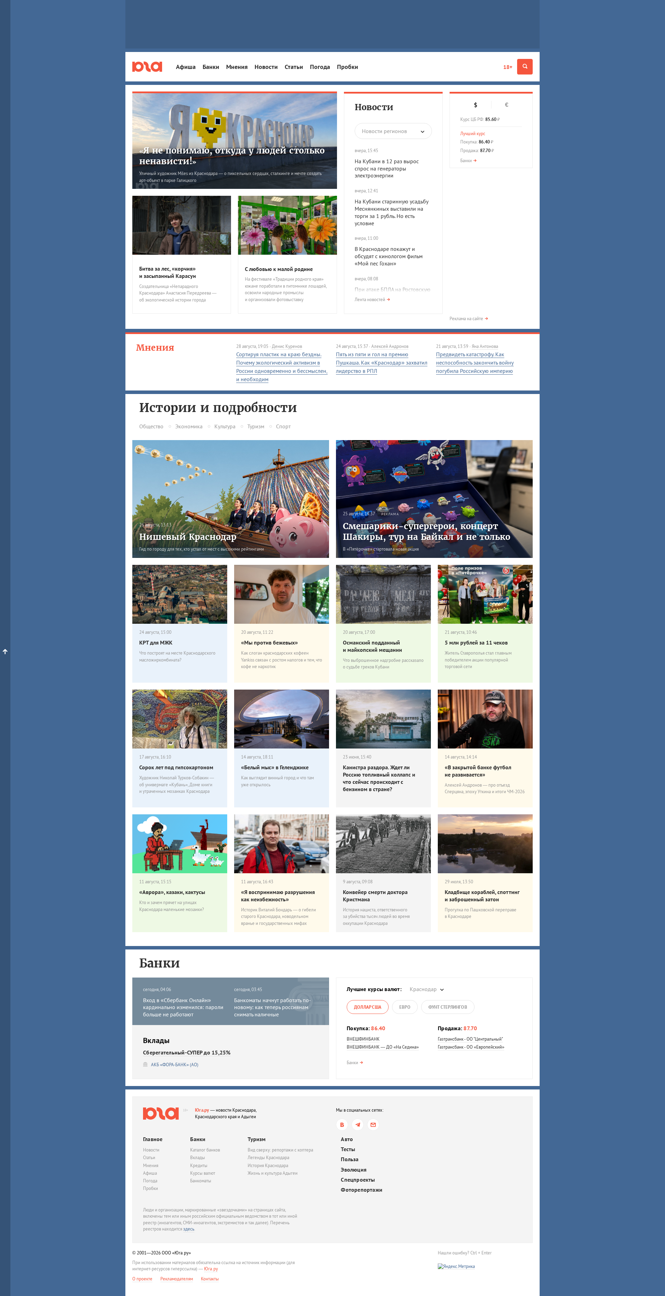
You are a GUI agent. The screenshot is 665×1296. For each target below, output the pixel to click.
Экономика (189, 426)
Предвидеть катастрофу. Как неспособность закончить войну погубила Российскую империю (475, 362)
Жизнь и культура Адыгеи (273, 1173)
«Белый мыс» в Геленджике (275, 767)
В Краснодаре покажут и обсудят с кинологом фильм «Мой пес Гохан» (389, 256)
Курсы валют (202, 1173)
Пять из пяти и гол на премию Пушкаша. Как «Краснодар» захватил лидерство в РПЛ (381, 362)
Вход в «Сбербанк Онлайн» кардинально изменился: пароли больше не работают (183, 1007)
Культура (225, 426)
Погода (320, 67)
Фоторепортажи (361, 1189)
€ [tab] (506, 104)
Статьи (294, 67)
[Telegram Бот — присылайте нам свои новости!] (373, 1125)
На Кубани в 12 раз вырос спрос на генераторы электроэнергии (387, 168)
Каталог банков (205, 1150)
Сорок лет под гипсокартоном (176, 767)
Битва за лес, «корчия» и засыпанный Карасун (167, 272)
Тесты (348, 1149)
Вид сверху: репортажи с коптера (280, 1150)
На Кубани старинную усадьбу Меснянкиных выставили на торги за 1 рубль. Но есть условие (391, 212)
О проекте (142, 1279)
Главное (152, 1139)
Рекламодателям (176, 1279)
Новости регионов (384, 131)
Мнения (237, 67)
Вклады (197, 1158)
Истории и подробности (218, 408)
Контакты (210, 1279)
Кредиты (198, 1165)
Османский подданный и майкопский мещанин (372, 646)
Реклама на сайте (466, 319)
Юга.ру (202, 1110)
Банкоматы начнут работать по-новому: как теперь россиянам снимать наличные (272, 1007)
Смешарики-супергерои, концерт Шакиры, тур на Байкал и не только (426, 531)
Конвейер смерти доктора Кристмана (375, 895)
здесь (188, 1229)
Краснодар (423, 989)
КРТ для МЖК (155, 642)
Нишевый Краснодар (188, 537)
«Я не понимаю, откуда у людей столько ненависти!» (232, 156)
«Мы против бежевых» (269, 642)
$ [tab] (475, 105)
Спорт (283, 426)
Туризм (255, 426)
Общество (151, 426)
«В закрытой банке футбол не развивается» (478, 771)
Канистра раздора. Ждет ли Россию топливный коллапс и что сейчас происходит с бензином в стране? (379, 778)
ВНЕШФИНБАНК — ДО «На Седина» (383, 1047)
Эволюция (353, 1169)
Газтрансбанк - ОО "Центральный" (470, 1039)
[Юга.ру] (147, 67)
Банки (211, 67)
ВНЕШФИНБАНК (363, 1039)
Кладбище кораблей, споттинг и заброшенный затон (482, 895)
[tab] (368, 1007)
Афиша (186, 67)
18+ (507, 66)
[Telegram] (358, 1125)
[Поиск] (525, 67)
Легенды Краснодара (268, 1158)
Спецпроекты (358, 1179)
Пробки (347, 67)
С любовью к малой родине (279, 268)
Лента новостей (370, 300)
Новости (266, 67)
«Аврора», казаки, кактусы (172, 891)
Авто (347, 1139)
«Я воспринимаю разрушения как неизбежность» (278, 895)
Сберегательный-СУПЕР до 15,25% (187, 1052)
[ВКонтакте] (342, 1125)
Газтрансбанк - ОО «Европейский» (471, 1047)
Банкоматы (200, 1181)
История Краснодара (268, 1165)
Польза (349, 1159)
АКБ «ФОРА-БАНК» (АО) (174, 1065)
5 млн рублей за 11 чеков (476, 642)
